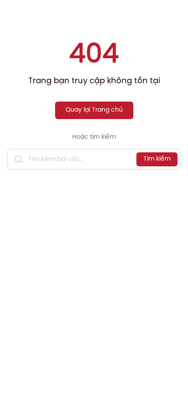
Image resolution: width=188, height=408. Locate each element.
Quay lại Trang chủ (94, 110)
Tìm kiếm (157, 159)
